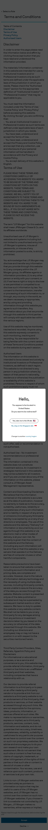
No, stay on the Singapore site (22, 426)
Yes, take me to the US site (22, 421)
